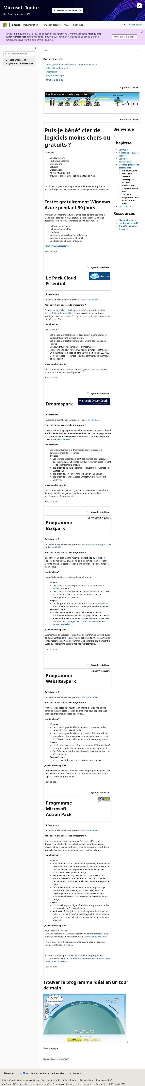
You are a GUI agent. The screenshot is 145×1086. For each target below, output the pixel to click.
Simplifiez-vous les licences (128, 227)
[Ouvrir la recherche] (125, 24)
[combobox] (19, 53)
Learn (46, 50)
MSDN (56, 588)
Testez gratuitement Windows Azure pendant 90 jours (71, 64)
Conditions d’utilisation (63, 1084)
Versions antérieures (57, 1080)
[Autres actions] (138, 50)
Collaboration (86, 1080)
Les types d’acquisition (125, 160)
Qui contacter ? (126, 206)
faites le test (63, 439)
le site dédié (91, 697)
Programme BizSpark (56, 75)
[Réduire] (35, 48)
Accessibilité (83, 1084)
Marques (99, 1084)
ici (82, 372)
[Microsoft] (5, 25)
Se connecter (135, 24)
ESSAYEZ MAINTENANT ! (56, 246)
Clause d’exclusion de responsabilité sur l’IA (23, 1080)
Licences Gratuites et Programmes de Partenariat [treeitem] (19, 61)
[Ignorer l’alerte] (139, 5)
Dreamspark (51, 71)
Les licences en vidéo (129, 223)
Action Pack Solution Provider (80, 958)
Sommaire (123, 149)
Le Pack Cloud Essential (57, 68)
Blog (72, 1080)
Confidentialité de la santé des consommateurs (24, 1084)
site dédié (92, 299)
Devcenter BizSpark (97, 544)
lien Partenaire (98, 936)
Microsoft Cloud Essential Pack (59, 313)
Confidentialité (103, 1080)
